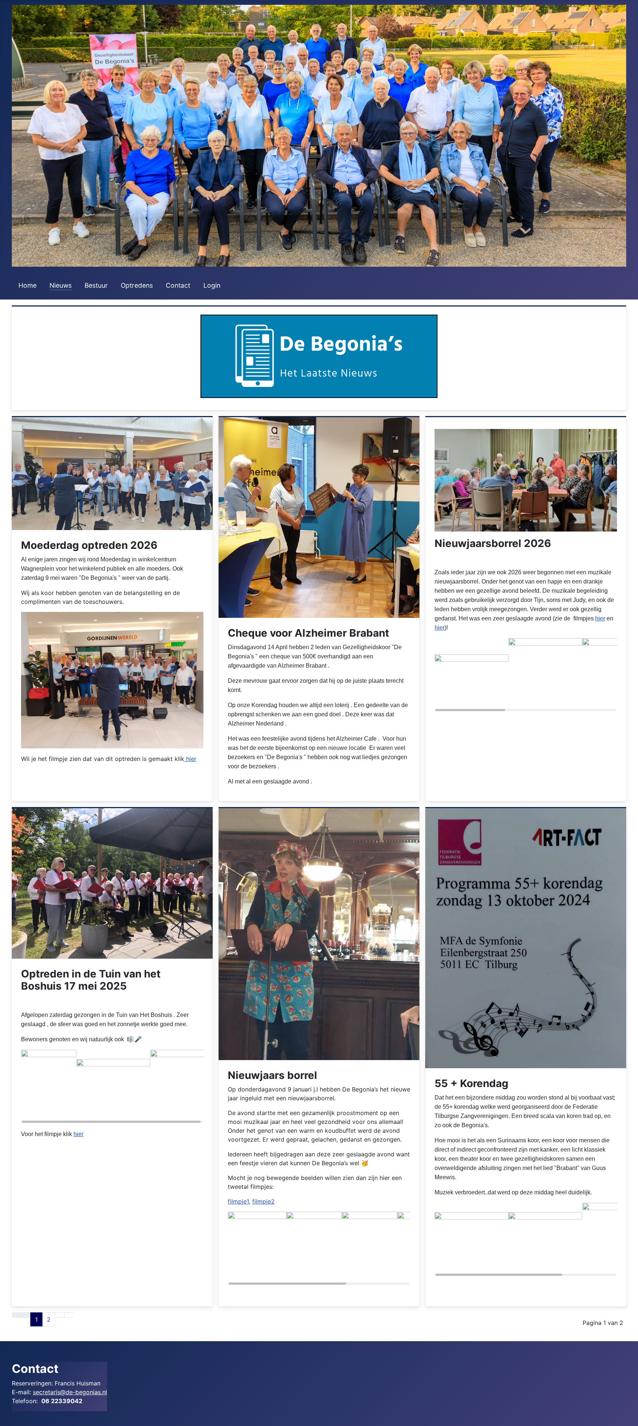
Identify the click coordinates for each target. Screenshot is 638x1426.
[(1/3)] (48, 1087)
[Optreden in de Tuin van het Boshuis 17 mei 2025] (112, 882)
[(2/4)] (545, 1239)
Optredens (137, 285)
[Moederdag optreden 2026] (112, 473)
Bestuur (96, 285)
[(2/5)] (314, 1248)
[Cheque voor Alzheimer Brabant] (319, 516)
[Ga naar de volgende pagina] (60, 1315)
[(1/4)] (471, 1239)
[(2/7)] (545, 675)
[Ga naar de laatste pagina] (69, 1315)
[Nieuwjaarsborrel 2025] (319, 933)
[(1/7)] (471, 675)
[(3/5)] (369, 1248)
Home (27, 285)
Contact (178, 285)
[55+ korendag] (525, 937)
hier (190, 758)
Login (211, 285)
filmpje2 (263, 1201)
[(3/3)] (178, 1087)
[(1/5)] (257, 1248)
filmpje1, (239, 1201)
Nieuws (60, 285)
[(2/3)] (113, 1086)
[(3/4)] (610, 1240)
